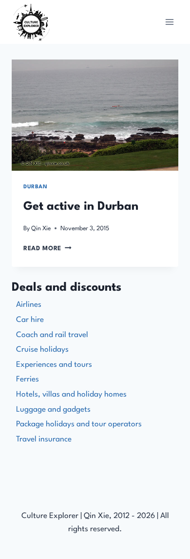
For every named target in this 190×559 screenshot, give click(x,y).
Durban (35, 187)
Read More (47, 248)
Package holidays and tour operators (79, 424)
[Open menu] (169, 21)
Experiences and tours (54, 365)
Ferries (27, 379)
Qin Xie (41, 228)
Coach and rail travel (52, 335)
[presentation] (95, 115)
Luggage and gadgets (53, 410)
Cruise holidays (42, 350)
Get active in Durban (80, 207)
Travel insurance (44, 439)
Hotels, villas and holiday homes (71, 395)
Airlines (28, 305)
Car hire (30, 320)
